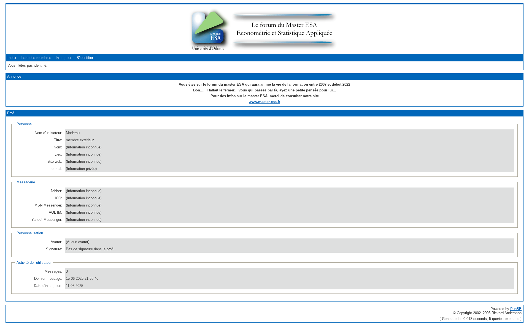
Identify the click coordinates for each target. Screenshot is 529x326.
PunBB (516, 309)
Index (11, 58)
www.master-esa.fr (264, 102)
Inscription (64, 58)
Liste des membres (36, 58)
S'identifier (85, 58)
